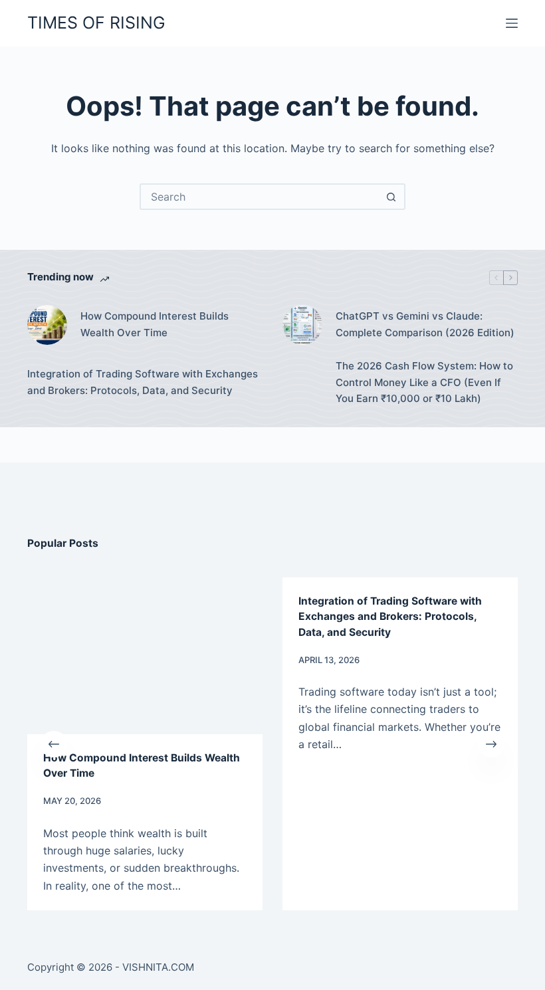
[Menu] (512, 23)
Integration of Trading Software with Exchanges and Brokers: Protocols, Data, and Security (142, 382)
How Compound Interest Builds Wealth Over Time (154, 324)
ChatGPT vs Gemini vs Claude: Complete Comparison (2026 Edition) (425, 324)
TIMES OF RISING (96, 23)
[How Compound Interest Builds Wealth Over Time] (47, 325)
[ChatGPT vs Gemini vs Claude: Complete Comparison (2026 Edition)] (302, 325)
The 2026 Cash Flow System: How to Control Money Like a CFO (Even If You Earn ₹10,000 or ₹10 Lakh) (424, 382)
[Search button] (391, 196)
